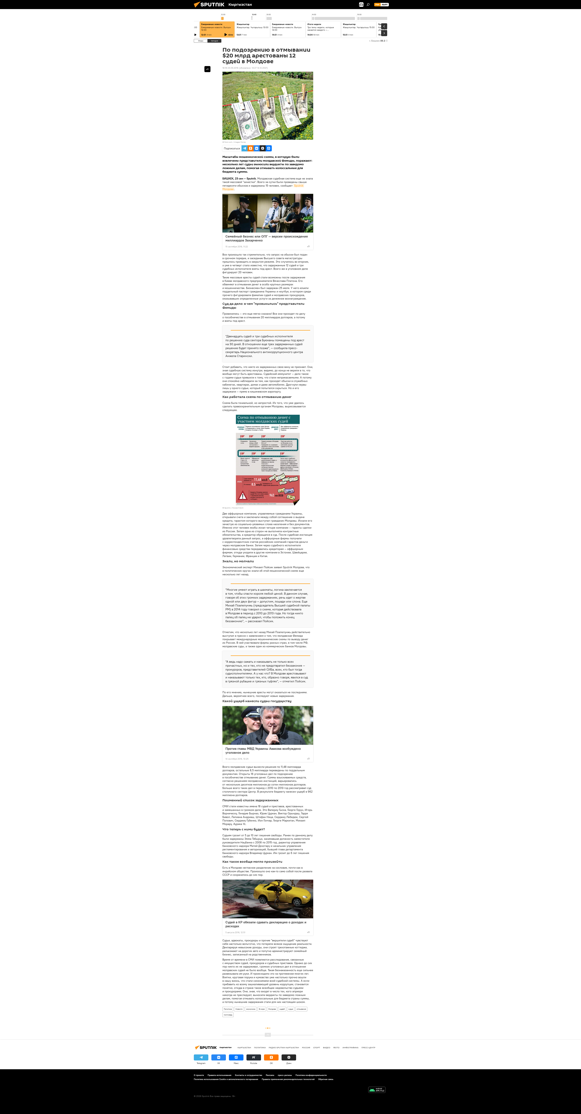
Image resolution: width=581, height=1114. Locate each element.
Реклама (270, 1075)
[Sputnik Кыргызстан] (210, 8)
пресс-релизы (285, 1075)
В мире (262, 1009)
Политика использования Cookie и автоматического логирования (226, 1079)
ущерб (282, 1009)
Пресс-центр (368, 1047)
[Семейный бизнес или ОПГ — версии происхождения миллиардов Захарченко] (267, 213)
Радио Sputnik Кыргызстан (284, 1047)
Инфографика (350, 1047)
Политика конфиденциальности (311, 1075)
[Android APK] (377, 1090)
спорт (316, 1047)
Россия (306, 1047)
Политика (228, 1009)
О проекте (199, 1075)
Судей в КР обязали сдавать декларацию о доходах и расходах (265, 924)
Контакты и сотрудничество (248, 1075)
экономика (250, 1009)
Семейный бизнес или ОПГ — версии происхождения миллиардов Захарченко (266, 238)
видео (326, 1047)
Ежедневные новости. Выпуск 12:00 (216, 28)
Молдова (272, 1009)
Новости (239, 1009)
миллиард (228, 1015)
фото (336, 1047)
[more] (308, 246)
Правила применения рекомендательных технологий (288, 1079)
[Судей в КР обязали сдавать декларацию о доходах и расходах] (267, 899)
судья (290, 1009)
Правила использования (219, 1075)
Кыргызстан (244, 1047)
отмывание (301, 1009)
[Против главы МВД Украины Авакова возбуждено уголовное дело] (267, 725)
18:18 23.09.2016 (230, 68)
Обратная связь (325, 1079)
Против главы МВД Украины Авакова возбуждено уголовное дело (263, 750)
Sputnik (227, 508)
